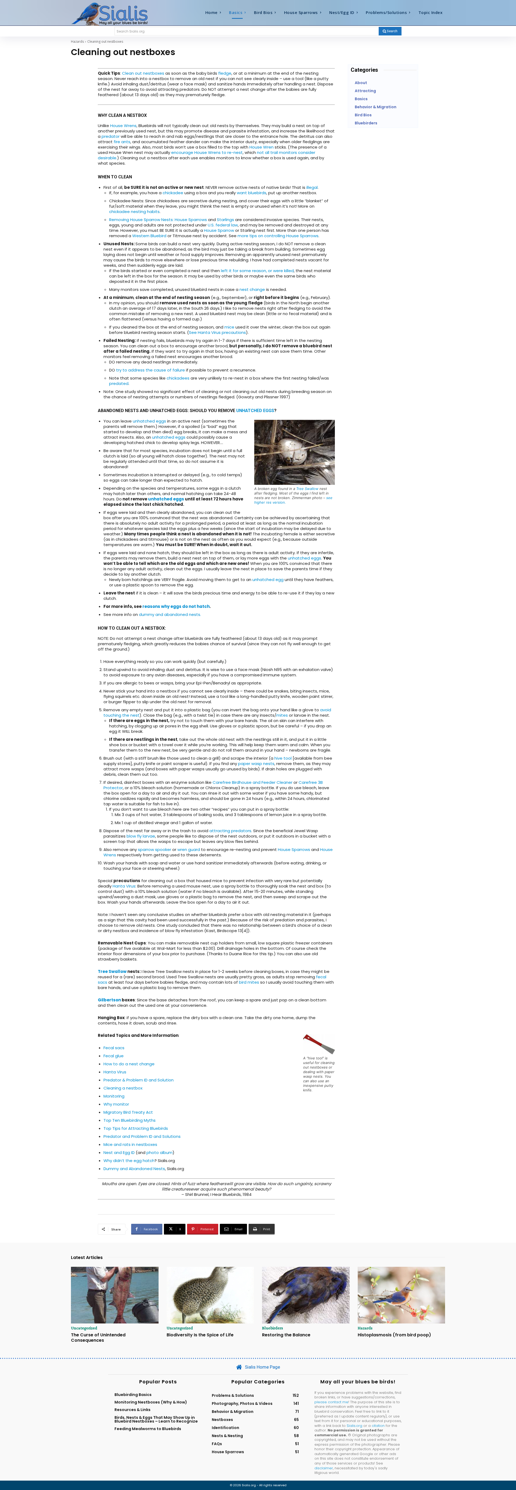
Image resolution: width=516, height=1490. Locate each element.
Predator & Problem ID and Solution (138, 1080)
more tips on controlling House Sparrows (278, 236)
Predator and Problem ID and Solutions (142, 1136)
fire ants (122, 142)
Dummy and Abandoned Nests (134, 1168)
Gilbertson (109, 1000)
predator (111, 136)
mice (229, 327)
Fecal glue (113, 1056)
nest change (252, 289)
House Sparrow (219, 230)
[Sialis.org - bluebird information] (117, 14)
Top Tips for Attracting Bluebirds (135, 1128)
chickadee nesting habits (134, 211)
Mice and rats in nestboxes (130, 1144)
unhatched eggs (255, 410)
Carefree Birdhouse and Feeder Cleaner (252, 782)
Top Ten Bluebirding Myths (129, 1120)
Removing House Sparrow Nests (141, 219)
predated (118, 383)
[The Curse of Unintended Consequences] (115, 1295)
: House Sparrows (190, 219)
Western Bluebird (149, 236)
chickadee (173, 193)
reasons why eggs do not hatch (176, 606)
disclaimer (323, 1468)
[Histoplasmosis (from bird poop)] (401, 1295)
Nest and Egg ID (119, 1152)
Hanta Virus (124, 886)
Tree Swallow (307, 488)
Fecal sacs (113, 1048)
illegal (312, 187)
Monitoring (113, 1096)
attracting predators (230, 831)
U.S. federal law (223, 225)
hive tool (283, 758)
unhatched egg (268, 579)
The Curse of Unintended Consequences (98, 1337)
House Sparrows (294, 849)
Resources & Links (132, 1409)
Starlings (225, 219)
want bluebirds (251, 193)
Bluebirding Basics (133, 1394)
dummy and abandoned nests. (170, 614)
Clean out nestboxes (143, 73)
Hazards (77, 41)
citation (378, 1425)
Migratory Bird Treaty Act (128, 1112)
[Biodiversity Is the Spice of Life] (210, 1295)
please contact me (331, 1402)
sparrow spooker (154, 849)
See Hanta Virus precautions (217, 332)
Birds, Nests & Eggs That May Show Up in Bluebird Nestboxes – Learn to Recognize (156, 1419)
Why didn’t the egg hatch (129, 1160)
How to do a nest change (129, 1064)
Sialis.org (354, 1425)
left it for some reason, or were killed (257, 270)
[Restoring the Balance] (306, 1295)
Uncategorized (84, 1328)
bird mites (249, 982)
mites (282, 715)
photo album (159, 1152)
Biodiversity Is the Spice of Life (200, 1335)
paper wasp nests (256, 763)
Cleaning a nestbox (122, 1088)
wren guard (188, 849)
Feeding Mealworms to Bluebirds (147, 1428)
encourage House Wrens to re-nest (207, 152)
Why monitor (116, 1104)
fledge (224, 73)
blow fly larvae (141, 836)
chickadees (178, 378)
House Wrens (123, 125)
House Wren (261, 147)
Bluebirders (272, 1328)
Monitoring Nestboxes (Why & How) (150, 1402)
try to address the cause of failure (150, 370)
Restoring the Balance (286, 1335)
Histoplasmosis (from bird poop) (394, 1335)
